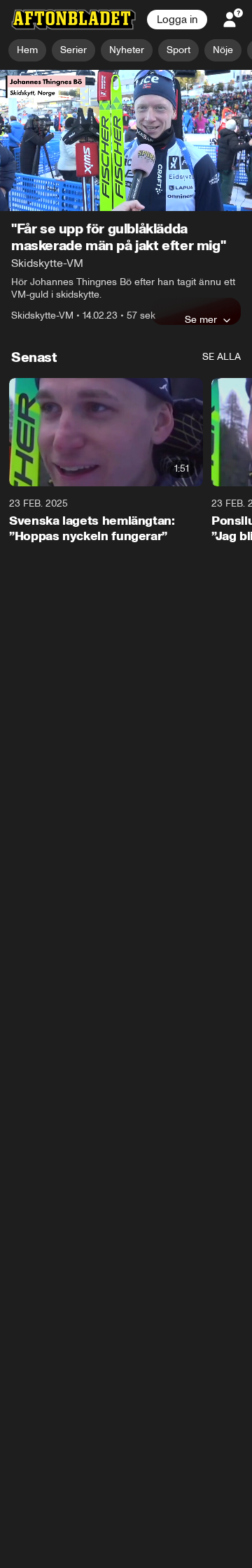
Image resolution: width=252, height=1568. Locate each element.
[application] (126, 141)
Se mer (201, 319)
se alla (221, 357)
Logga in (177, 19)
